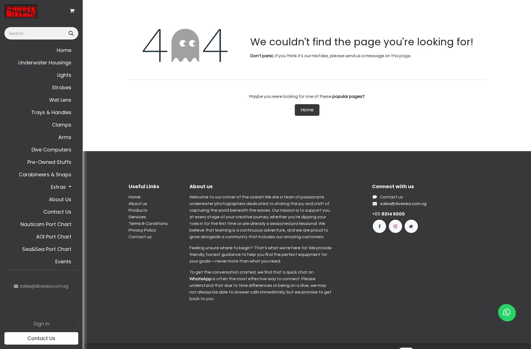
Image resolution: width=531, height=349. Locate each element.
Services (137, 217)
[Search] (70, 33)
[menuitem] (41, 50)
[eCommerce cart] (72, 10)
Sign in (41, 323)
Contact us (140, 237)
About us (138, 203)
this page (400, 56)
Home (307, 110)
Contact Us (41, 338)
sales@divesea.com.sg (403, 203)
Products (138, 210)
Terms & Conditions (148, 223)
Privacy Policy (142, 230)
